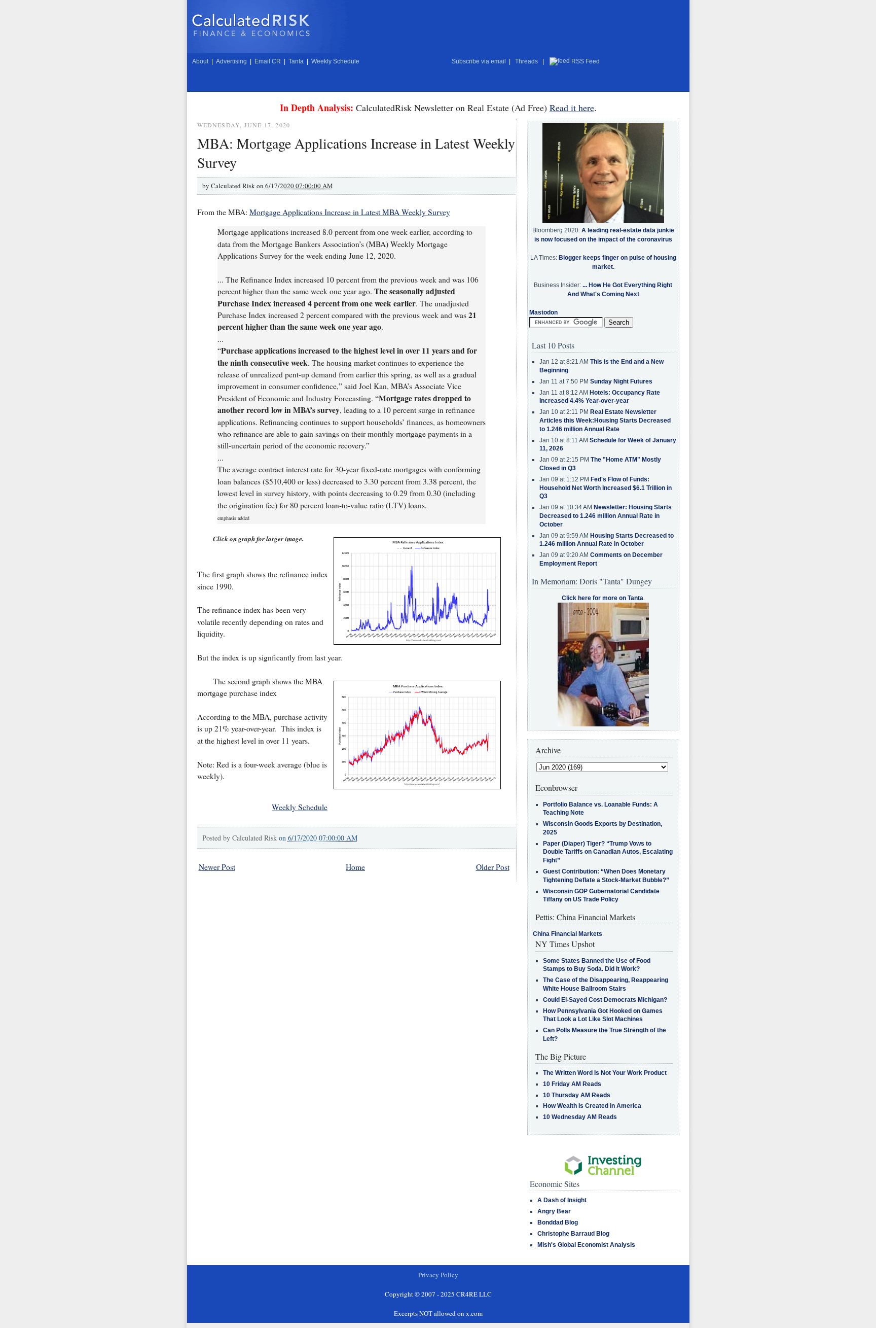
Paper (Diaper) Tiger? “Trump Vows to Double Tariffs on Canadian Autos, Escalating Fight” (608, 852)
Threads (526, 61)
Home (355, 867)
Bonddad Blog (557, 1222)
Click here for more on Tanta (602, 598)
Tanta (296, 61)
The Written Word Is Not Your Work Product (605, 1072)
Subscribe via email (479, 61)
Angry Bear (554, 1211)
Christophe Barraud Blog (573, 1233)
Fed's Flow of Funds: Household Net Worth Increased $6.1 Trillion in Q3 (605, 488)
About (200, 61)
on (318, 838)
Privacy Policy (438, 1274)
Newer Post (217, 867)
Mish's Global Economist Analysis (586, 1244)
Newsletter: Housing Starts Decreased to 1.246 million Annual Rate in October (605, 516)
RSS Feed (585, 61)
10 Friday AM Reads (572, 1084)
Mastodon (543, 312)
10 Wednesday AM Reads (580, 1117)
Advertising (231, 61)
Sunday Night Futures (621, 381)
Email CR (267, 61)
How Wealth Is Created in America (592, 1105)
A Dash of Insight (562, 1200)
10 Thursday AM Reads (576, 1095)
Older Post (492, 867)
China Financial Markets (567, 933)
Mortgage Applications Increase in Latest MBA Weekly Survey (349, 212)
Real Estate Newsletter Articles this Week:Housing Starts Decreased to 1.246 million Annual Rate (605, 420)
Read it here (572, 107)
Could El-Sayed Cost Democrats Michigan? (605, 999)
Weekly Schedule (335, 61)
